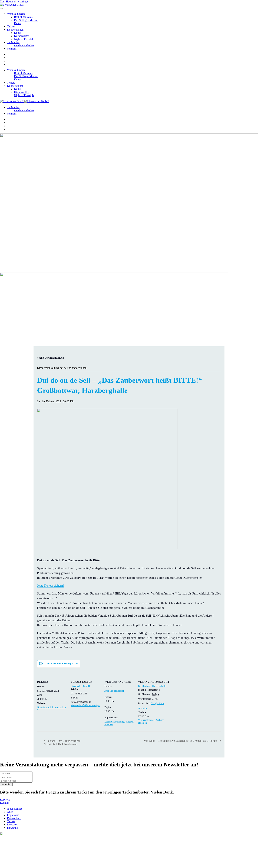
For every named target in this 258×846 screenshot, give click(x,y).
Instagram (12, 827)
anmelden (6, 784)
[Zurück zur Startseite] (12, 4)
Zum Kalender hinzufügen (59, 663)
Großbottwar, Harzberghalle (152, 686)
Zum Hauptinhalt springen (14, 1)
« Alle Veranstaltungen (50, 357)
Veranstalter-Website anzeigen (85, 705)
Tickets (11, 26)
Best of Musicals (23, 16)
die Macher (13, 42)
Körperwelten (21, 35)
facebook (12, 824)
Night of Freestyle (24, 39)
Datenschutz (14, 818)
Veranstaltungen (16, 13)
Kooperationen (15, 29)
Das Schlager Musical (26, 20)
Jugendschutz (14, 808)
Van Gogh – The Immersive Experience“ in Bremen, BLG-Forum (181, 740)
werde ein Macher (24, 45)
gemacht (11, 48)
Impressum (13, 815)
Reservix (5, 799)
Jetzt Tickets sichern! (50, 585)
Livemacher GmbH (80, 686)
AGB (10, 811)
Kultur (17, 23)
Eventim (4, 802)
